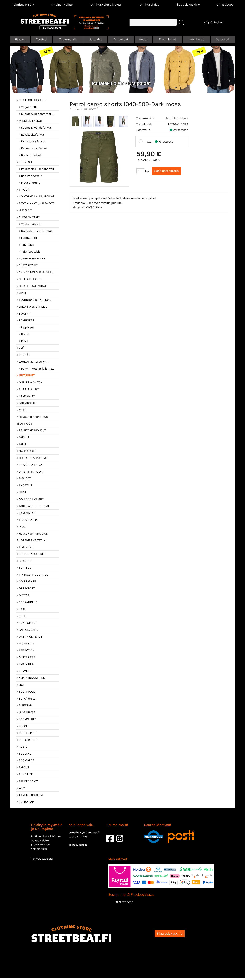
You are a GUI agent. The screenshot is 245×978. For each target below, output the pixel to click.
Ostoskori (222, 39)
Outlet (143, 39)
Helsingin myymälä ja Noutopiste (46, 827)
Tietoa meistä (42, 859)
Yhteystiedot (39, 848)
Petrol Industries (176, 118)
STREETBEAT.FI (124, 902)
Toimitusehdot (148, 4)
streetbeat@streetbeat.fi (84, 832)
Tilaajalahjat (167, 39)
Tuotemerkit (67, 39)
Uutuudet (95, 39)
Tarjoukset (121, 39)
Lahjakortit (196, 39)
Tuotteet (41, 39)
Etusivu (20, 39)
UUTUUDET (89, 109)
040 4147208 (42, 844)
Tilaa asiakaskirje (187, 4)
